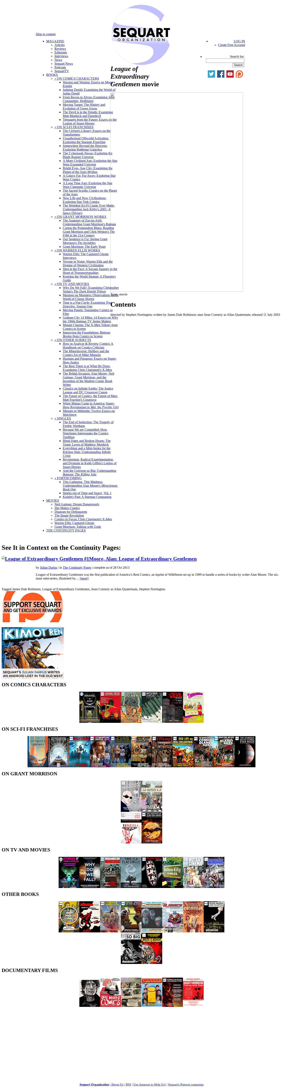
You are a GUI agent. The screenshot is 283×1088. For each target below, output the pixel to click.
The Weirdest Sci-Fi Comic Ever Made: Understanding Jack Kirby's (89, 209)
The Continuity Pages (77, 567)
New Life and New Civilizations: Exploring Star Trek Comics (84, 200)
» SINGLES (62, 418)
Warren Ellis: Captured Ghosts (74, 523)
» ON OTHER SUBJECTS (72, 340)
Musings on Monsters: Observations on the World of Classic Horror (91, 297)
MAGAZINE (55, 41)
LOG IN (239, 41)
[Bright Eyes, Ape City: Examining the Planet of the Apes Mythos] (224, 766)
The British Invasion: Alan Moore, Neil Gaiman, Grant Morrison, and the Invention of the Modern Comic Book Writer (88, 379)
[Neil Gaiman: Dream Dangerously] (89, 1005)
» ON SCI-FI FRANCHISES (73, 127)
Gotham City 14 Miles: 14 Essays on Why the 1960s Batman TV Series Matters (90, 319)
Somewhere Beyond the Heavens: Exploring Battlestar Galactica (85, 147)
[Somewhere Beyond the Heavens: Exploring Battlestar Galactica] (79, 766)
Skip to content (46, 34)
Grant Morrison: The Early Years (84, 246)
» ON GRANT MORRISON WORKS (80, 216)
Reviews (60, 48)
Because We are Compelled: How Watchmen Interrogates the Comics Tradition (85, 433)
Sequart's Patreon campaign (186, 1084)
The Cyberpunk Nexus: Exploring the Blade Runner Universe (87, 155)
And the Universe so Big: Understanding (89, 472)
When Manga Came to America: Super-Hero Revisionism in (91, 405)
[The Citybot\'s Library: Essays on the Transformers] (38, 766)
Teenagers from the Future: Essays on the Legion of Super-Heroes (90, 121)
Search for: (237, 56)
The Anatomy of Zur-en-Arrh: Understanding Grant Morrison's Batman (89, 222)
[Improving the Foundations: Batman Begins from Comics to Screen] (214, 887)
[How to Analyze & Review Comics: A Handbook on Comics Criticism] (69, 931)
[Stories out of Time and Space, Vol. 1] (69, 887)
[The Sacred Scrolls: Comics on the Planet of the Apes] (203, 766)
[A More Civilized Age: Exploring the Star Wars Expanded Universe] (162, 766)
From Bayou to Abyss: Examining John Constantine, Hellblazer (89, 99)
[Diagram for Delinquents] (131, 1005)
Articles (59, 45)
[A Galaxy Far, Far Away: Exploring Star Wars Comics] (141, 766)
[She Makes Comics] (110, 1005)
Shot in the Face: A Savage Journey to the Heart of (90, 270)
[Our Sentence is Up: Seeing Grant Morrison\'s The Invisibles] (152, 810)
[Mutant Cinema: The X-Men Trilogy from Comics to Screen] (193, 887)
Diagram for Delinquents (70, 512)
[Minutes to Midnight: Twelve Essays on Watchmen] (152, 963)
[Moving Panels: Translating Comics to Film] (152, 887)
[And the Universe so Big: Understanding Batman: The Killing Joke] (131, 963)
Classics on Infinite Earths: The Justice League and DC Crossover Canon (88, 390)
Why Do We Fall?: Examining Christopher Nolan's (91, 289)
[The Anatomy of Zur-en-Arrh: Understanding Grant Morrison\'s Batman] (152, 842)
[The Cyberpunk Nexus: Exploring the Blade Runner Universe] (100, 766)
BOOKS (52, 75)
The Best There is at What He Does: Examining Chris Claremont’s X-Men (87, 368)
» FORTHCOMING (68, 478)
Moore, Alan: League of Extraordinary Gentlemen (143, 558)
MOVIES (52, 500)
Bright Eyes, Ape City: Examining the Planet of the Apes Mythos (87, 170)
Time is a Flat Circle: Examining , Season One (87, 304)
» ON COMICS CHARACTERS (76, 78)
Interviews (61, 56)
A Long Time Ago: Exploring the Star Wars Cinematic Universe (87, 185)
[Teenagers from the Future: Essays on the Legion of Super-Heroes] (193, 721)
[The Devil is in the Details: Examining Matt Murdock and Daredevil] (172, 721)
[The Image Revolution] (152, 1005)
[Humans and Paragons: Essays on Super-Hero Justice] (110, 931)
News (58, 60)
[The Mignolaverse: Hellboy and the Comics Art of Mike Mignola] (89, 931)
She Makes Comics (67, 508)
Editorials (60, 52)
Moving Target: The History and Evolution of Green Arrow (84, 106)
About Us (117, 1084)
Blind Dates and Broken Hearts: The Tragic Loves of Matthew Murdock (87, 442)
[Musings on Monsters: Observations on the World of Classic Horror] (110, 887)
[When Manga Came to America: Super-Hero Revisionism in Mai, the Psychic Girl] (214, 931)
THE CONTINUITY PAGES (66, 530)
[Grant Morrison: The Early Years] (131, 810)
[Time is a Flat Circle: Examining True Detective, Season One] (131, 887)
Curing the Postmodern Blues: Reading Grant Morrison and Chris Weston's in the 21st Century (89, 231)
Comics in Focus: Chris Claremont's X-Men (83, 519)
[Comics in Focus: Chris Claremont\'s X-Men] (172, 1005)
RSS (128, 1084)
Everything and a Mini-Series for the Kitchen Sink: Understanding (87, 451)
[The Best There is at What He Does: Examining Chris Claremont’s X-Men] (131, 931)
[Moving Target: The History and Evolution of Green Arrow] (152, 721)
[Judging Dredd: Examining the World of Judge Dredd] (110, 721)
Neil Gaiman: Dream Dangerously (76, 504)
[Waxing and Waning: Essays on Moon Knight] (89, 721)
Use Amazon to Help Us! (149, 1084)
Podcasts (60, 67)
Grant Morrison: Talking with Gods (77, 526)
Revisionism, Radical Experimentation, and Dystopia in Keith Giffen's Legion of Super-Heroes (89, 463)
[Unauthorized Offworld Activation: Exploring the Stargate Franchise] (58, 766)
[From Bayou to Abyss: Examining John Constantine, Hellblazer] (131, 721)
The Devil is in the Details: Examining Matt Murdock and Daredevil (88, 114)
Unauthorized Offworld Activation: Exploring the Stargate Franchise (86, 140)
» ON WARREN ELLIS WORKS (77, 250)
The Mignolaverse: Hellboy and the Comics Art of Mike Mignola (86, 353)
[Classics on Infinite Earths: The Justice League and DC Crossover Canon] (172, 931)
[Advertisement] (33, 1036)
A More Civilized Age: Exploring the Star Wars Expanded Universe (90, 162)
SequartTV (61, 71)
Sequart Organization (94, 1084)
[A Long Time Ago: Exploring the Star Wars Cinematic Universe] (120, 766)
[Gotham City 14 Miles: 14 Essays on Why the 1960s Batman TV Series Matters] (172, 887)
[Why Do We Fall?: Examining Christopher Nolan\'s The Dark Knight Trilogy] (89, 887)
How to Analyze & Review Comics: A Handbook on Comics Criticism (88, 345)
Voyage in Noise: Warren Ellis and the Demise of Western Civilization (88, 263)
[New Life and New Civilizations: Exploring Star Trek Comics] (183, 766)
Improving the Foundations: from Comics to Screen (86, 334)
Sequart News (63, 63)
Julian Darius (48, 567)
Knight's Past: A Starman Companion (87, 497)
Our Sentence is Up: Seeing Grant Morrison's (85, 241)
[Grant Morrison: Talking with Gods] (193, 1005)
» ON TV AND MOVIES (71, 284)
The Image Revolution (69, 515)
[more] (84, 578)
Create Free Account (231, 45)
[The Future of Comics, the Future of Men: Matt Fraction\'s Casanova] (193, 931)
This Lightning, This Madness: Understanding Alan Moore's (90, 485)
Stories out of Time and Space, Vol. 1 (87, 493)
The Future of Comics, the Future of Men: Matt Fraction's (90, 397)
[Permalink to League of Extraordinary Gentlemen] (62, 558)
